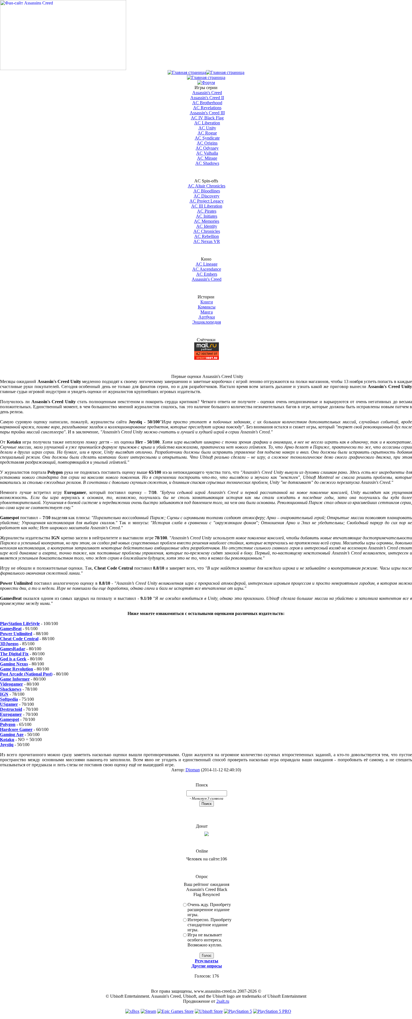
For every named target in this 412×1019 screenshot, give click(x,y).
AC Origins (207, 143)
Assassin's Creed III (207, 112)
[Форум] (206, 82)
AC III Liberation (206, 206)
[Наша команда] (206, 77)
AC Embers (206, 274)
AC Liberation (207, 122)
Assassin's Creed (207, 92)
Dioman (193, 769)
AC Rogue (207, 133)
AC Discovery (206, 196)
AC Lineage (206, 264)
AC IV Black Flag (207, 117)
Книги (206, 302)
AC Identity (206, 226)
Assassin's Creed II (207, 97)
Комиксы (207, 307)
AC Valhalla (207, 153)
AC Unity (207, 128)
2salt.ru (222, 1001)
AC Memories (206, 221)
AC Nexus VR (206, 241)
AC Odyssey (207, 148)
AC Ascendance (206, 269)
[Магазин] (225, 72)
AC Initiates (206, 216)
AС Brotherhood (207, 102)
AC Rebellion (206, 236)
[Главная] (187, 72)
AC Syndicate (207, 138)
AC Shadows (207, 163)
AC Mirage (207, 158)
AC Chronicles (206, 231)
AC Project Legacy (206, 201)
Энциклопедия (206, 322)
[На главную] (63, 68)
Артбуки (206, 317)
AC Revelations (207, 107)
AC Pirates (206, 211)
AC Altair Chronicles (206, 186)
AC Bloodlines (206, 191)
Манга (206, 312)
